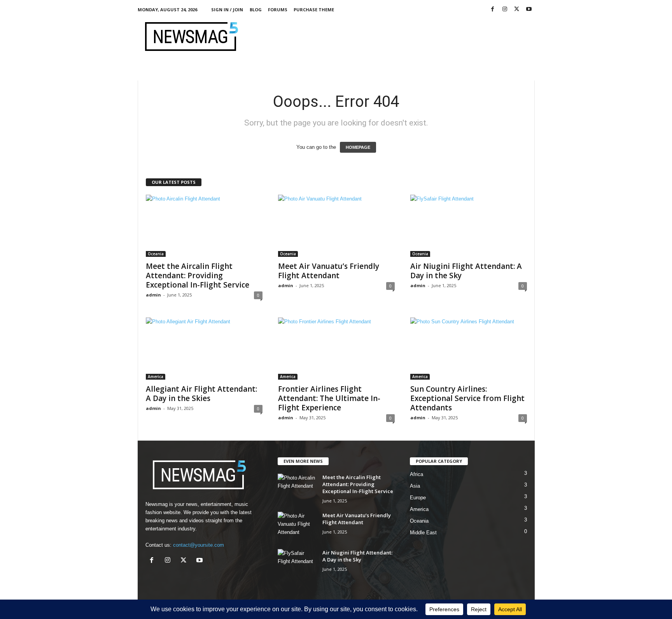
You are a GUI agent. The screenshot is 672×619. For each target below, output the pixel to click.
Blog (256, 9)
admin (153, 295)
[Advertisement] (393, 36)
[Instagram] (504, 9)
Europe (418, 497)
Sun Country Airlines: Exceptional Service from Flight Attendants (467, 398)
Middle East (423, 532)
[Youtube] (529, 9)
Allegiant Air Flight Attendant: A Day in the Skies (201, 393)
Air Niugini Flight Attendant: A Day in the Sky (466, 271)
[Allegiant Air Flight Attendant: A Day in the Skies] (204, 348)
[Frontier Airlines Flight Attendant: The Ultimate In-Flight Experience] (336, 348)
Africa (416, 474)
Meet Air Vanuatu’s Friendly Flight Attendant (328, 271)
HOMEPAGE (358, 147)
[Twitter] (517, 9)
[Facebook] (492, 9)
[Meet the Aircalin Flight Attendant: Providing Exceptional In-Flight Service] (204, 226)
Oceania (156, 253)
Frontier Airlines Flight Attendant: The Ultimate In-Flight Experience (329, 398)
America (155, 376)
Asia (415, 486)
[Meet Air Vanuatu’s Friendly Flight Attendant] (336, 226)
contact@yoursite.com (198, 545)
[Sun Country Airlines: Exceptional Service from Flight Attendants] (468, 348)
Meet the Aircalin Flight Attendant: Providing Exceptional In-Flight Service (197, 275)
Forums (277, 9)
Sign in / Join (227, 9)
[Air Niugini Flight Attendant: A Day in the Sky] (468, 226)
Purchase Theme (314, 9)
